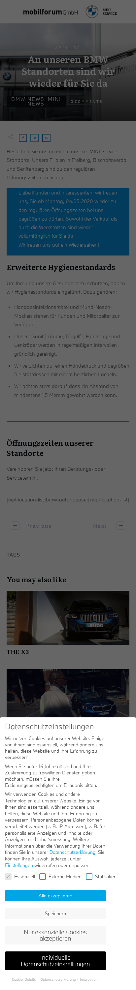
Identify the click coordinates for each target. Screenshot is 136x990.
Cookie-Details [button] (24, 979)
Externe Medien (65, 876)
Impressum (89, 979)
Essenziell (24, 876)
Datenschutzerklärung (72, 852)
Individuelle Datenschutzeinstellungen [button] (55, 960)
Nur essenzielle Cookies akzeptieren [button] (55, 935)
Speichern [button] (55, 913)
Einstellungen (19, 865)
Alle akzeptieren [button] (55, 895)
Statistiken (106, 876)
